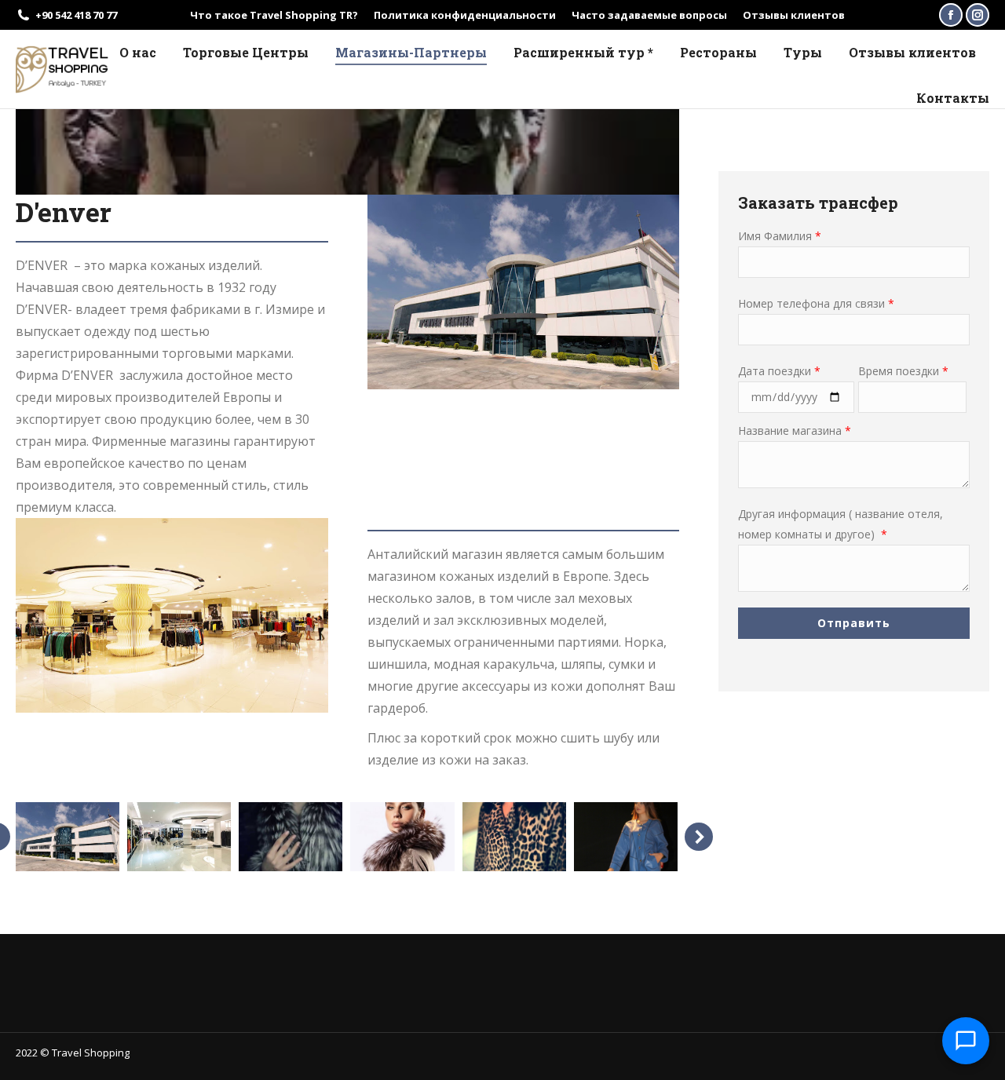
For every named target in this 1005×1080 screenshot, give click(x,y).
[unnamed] (179, 836)
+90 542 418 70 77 (76, 15)
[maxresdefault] (290, 836)
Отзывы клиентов (794, 15)
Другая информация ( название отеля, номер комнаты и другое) (840, 524)
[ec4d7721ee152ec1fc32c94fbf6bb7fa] (626, 836)
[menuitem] (137, 53)
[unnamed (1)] (402, 836)
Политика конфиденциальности (465, 15)
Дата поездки (779, 370)
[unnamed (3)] (67, 836)
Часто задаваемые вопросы (649, 15)
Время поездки (903, 370)
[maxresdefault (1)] (514, 836)
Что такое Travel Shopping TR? (274, 15)
